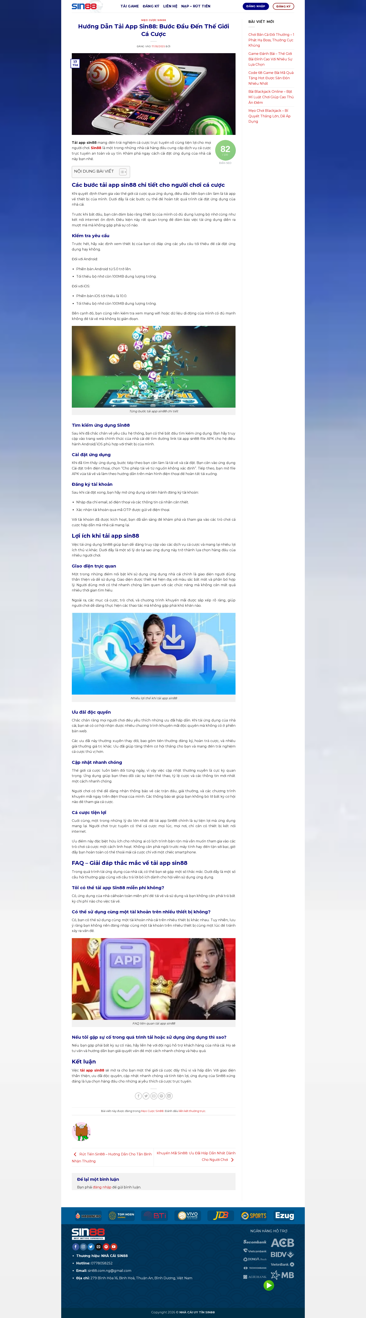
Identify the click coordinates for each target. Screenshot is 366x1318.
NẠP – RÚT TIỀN (195, 6)
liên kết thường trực (192, 1111)
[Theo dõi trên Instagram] (83, 1246)
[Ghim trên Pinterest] (161, 1095)
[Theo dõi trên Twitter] (90, 1246)
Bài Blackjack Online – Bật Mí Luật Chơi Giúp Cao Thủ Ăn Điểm (271, 97)
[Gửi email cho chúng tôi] (98, 1246)
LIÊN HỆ (170, 6)
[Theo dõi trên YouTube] (113, 1246)
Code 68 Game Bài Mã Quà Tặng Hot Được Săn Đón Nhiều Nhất (271, 78)
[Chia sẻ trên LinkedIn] (169, 1095)
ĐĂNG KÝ (151, 6)
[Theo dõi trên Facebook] (75, 1246)
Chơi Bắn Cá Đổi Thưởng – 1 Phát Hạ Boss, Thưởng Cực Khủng (271, 40)
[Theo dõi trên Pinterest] (106, 1246)
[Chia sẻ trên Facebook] (138, 1095)
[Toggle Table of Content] (121, 172)
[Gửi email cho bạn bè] (153, 1095)
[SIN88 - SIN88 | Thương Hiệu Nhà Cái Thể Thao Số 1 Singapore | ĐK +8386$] (93, 6)
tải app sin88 (92, 1070)
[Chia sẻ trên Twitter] (146, 1095)
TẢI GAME (130, 6)
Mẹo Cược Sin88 (153, 20)
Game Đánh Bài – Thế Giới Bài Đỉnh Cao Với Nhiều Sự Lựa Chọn (270, 59)
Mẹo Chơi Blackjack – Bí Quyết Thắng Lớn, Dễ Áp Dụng (269, 116)
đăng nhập (102, 1187)
